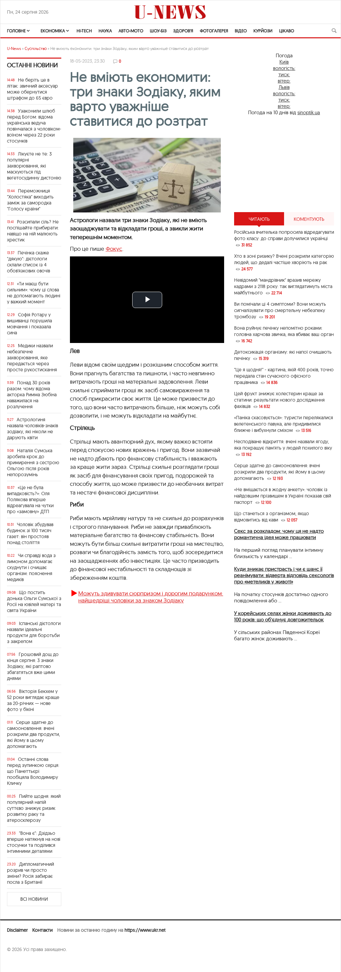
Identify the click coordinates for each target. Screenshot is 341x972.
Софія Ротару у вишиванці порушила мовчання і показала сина (29, 324)
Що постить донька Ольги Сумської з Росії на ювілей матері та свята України (34, 601)
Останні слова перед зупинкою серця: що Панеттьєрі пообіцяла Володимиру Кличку (33, 771)
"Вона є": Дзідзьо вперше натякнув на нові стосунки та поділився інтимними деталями (33, 842)
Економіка (53, 30)
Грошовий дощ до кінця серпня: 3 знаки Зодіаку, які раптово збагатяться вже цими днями (33, 666)
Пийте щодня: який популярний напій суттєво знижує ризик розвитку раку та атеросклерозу (34, 808)
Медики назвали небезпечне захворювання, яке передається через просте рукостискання (32, 358)
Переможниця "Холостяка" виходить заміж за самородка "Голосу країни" (30, 200)
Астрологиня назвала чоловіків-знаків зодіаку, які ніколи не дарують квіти (32, 429)
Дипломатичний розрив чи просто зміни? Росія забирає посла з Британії (30, 873)
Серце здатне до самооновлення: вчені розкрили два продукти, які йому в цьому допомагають (33, 734)
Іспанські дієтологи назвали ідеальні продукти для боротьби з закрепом (34, 632)
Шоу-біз (158, 30)
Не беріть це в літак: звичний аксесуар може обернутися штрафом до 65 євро (32, 89)
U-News (14, 48)
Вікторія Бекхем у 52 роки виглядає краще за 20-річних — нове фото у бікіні (33, 700)
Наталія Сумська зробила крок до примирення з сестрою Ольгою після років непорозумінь (33, 463)
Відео (241, 30)
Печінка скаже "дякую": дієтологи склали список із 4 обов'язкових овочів (28, 262)
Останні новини (32, 65)
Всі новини (34, 899)
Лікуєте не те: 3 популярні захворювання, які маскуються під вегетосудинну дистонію (34, 166)
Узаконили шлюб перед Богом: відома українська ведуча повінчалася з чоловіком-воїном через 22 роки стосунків (34, 126)
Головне (16, 30)
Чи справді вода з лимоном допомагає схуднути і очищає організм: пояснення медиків (31, 567)
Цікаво (286, 30)
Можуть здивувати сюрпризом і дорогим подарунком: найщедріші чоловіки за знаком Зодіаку (150, 596)
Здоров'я (183, 30)
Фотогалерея (214, 30)
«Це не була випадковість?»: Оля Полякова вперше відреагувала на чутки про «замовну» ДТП (30, 499)
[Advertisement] (284, 163)
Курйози (262, 30)
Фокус (114, 248)
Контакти (42, 930)
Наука (105, 30)
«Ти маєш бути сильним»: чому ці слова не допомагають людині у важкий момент (33, 293)
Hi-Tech (84, 30)
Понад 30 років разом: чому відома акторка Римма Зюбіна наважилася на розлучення (32, 395)
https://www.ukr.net (145, 930)
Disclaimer (17, 930)
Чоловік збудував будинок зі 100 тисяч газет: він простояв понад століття (30, 533)
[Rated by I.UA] (21, 962)
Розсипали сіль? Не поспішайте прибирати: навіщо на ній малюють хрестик (33, 231)
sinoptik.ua (308, 112)
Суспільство (36, 48)
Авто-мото (131, 30)
